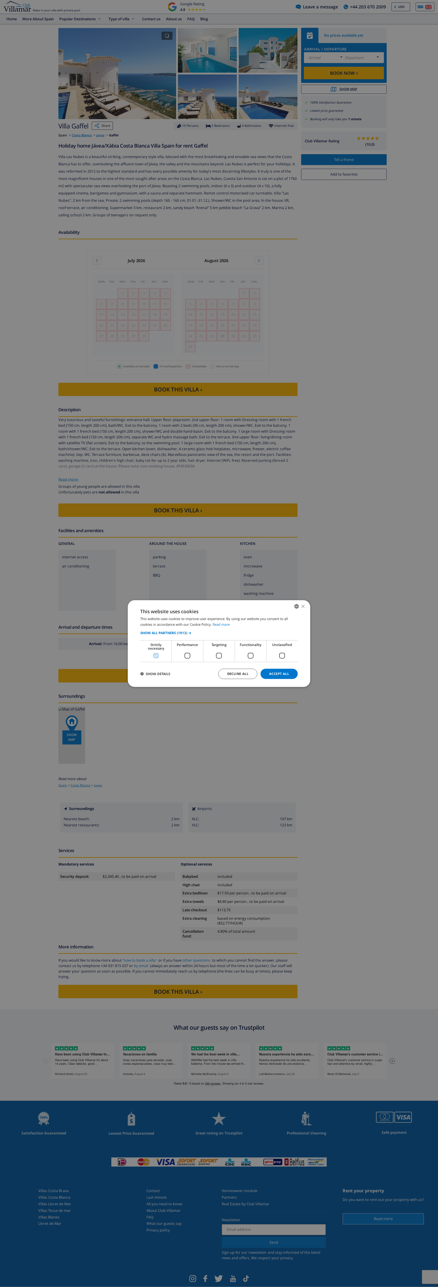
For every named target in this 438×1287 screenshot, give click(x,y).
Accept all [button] (279, 674)
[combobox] (296, 606)
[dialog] (219, 643)
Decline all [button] (237, 674)
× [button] (303, 606)
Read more (221, 624)
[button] (219, 633)
